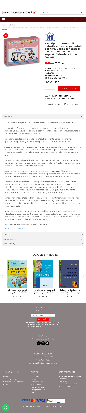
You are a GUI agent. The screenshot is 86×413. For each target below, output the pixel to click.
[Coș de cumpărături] (82, 19)
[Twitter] (43, 343)
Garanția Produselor (38, 390)
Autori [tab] (6, 234)
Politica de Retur (37, 384)
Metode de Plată (37, 382)
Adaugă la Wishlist (53, 104)
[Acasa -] (19, 12)
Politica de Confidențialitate (13, 382)
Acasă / (5, 25)
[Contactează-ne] (76, 19)
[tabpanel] (21, 51)
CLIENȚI (34, 372)
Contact (6, 384)
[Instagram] (47, 343)
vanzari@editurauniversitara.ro (44, 363)
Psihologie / (13, 25)
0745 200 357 (44, 360)
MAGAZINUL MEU (11, 372)
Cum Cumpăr (36, 376)
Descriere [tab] (7, 116)
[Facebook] (39, 343)
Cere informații (72, 104)
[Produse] (4, 20)
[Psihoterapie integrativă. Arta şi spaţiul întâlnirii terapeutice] (17, 274)
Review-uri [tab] (9, 244)
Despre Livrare (36, 379)
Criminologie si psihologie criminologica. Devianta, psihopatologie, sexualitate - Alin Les (69, 292)
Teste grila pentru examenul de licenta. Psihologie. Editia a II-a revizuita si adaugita (43, 292)
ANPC (33, 392)
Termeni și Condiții (10, 379)
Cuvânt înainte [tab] (9, 239)
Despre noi (7, 376)
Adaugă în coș (68, 89)
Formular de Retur (37, 387)
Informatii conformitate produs (15, 228)
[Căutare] (82, 13)
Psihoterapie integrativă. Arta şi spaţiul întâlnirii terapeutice (17, 292)
